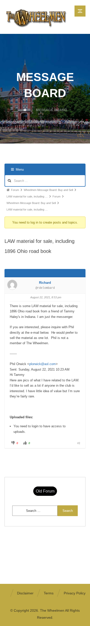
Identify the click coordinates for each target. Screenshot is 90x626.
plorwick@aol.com (42, 364)
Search (67, 511)
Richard (45, 283)
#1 (78, 443)
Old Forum (45, 491)
